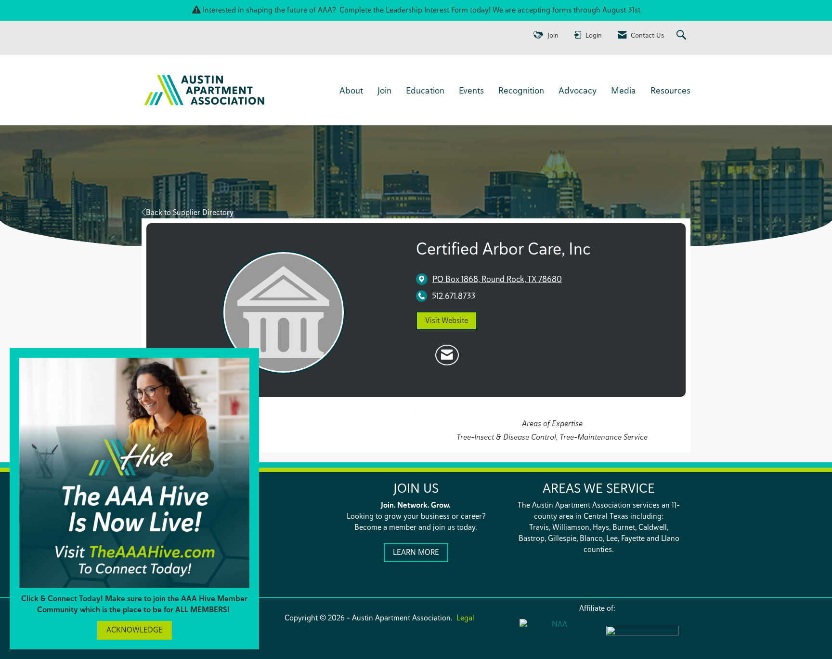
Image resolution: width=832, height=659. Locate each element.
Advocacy (578, 90)
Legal (465, 618)
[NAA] (556, 636)
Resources (670, 90)
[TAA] (642, 637)
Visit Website (446, 320)
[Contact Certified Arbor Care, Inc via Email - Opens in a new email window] (447, 355)
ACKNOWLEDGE (134, 630)
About (351, 90)
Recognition (521, 90)
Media (623, 90)
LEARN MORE (416, 552)
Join (384, 90)
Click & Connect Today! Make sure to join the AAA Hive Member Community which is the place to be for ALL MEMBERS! (134, 604)
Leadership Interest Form (427, 10)
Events (471, 90)
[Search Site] (682, 35)
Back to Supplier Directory (190, 212)
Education (425, 90)
